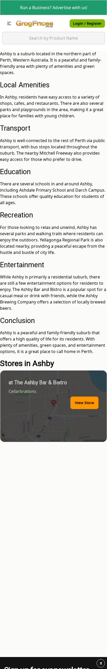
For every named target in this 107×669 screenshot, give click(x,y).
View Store (84, 402)
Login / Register (87, 23)
